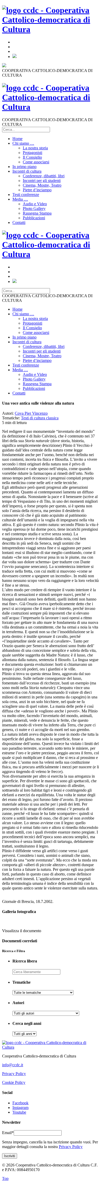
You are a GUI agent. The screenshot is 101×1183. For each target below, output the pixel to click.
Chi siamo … (23, 143)
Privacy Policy (14, 1073)
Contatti (18, 222)
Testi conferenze (25, 194)
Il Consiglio (32, 157)
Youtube (19, 1112)
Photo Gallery (34, 208)
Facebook (20, 1103)
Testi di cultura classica (40, 418)
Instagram (20, 1107)
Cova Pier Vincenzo (31, 413)
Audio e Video (35, 204)
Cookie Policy (13, 1082)
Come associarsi (36, 162)
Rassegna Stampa (37, 213)
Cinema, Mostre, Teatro (42, 185)
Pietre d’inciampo (37, 190)
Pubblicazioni (34, 218)
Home (17, 138)
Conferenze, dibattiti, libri (43, 176)
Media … (20, 199)
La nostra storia (35, 148)
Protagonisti (32, 152)
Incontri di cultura (26, 171)
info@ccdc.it (12, 1065)
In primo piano (24, 166)
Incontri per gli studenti (42, 180)
